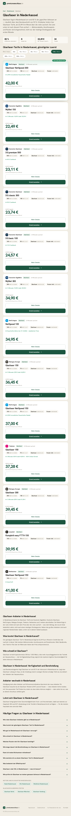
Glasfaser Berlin (9, 791)
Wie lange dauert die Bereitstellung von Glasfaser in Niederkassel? (26, 747)
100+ (56, 52)
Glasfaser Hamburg (39, 791)
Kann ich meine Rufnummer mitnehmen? (17, 752)
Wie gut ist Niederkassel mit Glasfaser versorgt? (20, 731)
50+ (45, 52)
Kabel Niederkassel (10, 784)
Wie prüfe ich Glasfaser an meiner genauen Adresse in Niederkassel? (27, 774)
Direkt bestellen (34, 96)
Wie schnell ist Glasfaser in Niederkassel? (17, 736)
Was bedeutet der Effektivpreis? (14, 763)
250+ (8, 56)
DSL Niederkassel (25, 784)
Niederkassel (10, 11)
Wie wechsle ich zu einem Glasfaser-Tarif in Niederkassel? (23, 758)
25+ (34, 52)
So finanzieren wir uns (54, 807)
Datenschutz (41, 807)
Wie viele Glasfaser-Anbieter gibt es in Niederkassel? (21, 720)
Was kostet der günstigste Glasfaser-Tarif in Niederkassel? (23, 725)
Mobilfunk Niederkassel (41, 784)
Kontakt (65, 807)
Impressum (31, 807)
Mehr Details (35, 90)
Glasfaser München (24, 791)
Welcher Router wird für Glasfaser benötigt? (18, 742)
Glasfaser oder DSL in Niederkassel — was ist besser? (22, 769)
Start (4, 11)
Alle (14, 52)
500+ (20, 56)
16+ (23, 52)
